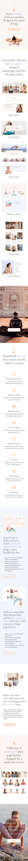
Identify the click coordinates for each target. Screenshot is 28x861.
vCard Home (14, 276)
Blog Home (14, 254)
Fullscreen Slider (14, 214)
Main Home (14, 115)
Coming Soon (14, 137)
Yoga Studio (14, 176)
